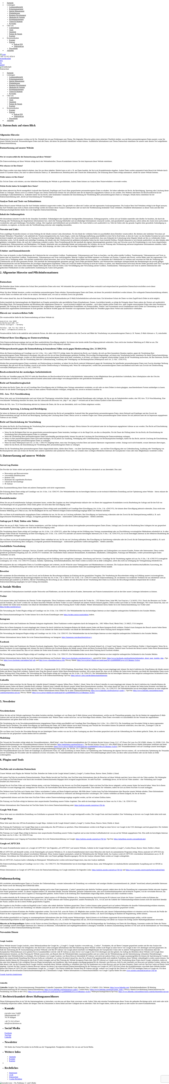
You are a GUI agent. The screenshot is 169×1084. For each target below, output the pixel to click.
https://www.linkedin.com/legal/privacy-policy (108, 690)
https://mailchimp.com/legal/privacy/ (70, 744)
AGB (11, 1075)
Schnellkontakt (5, 59)
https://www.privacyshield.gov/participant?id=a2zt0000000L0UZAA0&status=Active (63, 693)
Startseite (12, 1057)
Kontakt (12, 1059)
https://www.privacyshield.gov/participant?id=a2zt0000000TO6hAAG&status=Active (85, 746)
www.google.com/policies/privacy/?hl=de (141, 970)
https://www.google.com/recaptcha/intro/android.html (145, 870)
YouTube (8, 1035)
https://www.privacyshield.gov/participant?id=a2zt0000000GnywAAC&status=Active (108, 660)
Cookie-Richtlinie (15, 1079)
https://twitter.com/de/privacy (10, 607)
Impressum (13, 1073)
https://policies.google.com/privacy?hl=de (89, 805)
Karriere (12, 1061)
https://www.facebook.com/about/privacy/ (77, 658)
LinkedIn (8, 1037)
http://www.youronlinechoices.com (52, 660)
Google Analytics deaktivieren (11, 974)
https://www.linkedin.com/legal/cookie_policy (106, 989)
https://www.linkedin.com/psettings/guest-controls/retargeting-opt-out (143, 992)
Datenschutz (13, 1077)
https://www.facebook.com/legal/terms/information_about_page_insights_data (135, 658)
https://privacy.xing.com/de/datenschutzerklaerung (89, 675)
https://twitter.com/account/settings (76, 615)
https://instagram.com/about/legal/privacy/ (77, 637)
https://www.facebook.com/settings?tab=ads (20, 660)
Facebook (8, 1033)
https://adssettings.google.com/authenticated (129, 839)
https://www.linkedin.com (119, 987)
